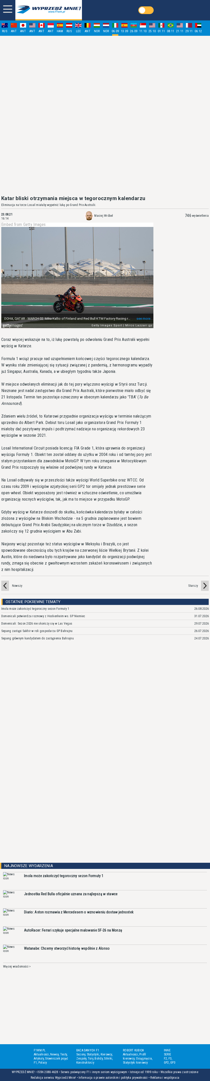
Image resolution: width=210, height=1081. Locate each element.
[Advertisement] (105, 115)
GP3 (172, 1062)
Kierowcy (106, 1054)
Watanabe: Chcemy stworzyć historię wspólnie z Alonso (67, 948)
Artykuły (39, 1058)
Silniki (108, 1058)
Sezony (80, 1054)
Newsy (54, 1054)
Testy (63, 1054)
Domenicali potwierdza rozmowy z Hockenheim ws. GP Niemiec (43, 616)
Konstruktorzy (85, 1062)
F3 (170, 1058)
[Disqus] (105, 721)
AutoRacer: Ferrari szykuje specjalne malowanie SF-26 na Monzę (73, 930)
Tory (90, 1058)
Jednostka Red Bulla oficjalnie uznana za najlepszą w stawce (71, 894)
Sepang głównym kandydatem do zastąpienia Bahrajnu (37, 638)
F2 (165, 1058)
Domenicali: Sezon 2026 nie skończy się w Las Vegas (36, 623)
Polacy (42, 1062)
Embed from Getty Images (23, 225)
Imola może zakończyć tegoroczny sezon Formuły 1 (35, 609)
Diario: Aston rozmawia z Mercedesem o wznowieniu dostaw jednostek (78, 912)
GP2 (166, 1062)
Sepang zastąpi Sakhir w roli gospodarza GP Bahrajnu (36, 631)
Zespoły (81, 1058)
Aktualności (41, 1054)
